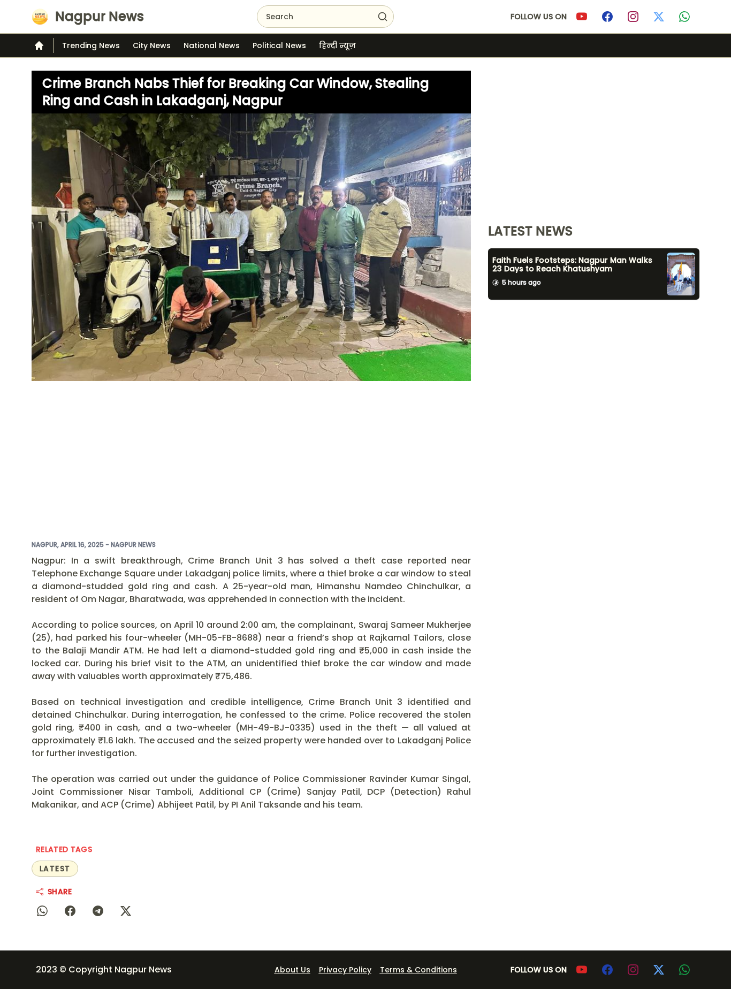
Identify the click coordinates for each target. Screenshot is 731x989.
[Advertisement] (251, 460)
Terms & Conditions (418, 969)
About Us (292, 969)
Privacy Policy (345, 969)
